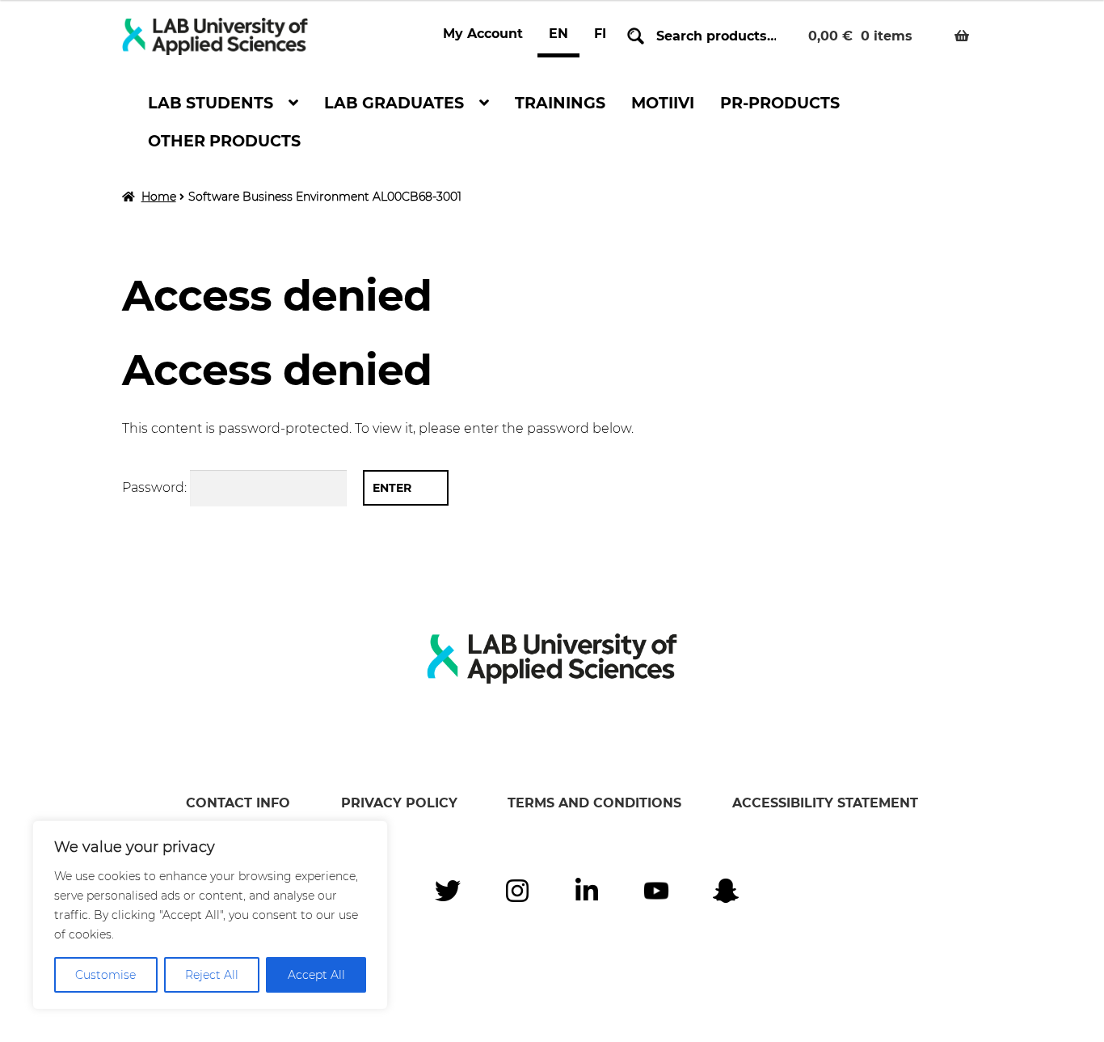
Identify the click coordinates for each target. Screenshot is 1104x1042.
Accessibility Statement (825, 803)
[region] (210, 915)
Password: (156, 487)
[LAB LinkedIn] (587, 891)
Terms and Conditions (594, 803)
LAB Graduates (394, 102)
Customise (105, 975)
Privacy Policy (399, 803)
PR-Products (780, 102)
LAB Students (210, 102)
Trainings (560, 102)
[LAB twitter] (448, 891)
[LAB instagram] (517, 891)
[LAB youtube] (656, 891)
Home (158, 196)
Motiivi (662, 102)
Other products (224, 140)
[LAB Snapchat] (726, 891)
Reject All (211, 975)
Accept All (316, 975)
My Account (483, 33)
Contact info (238, 803)
